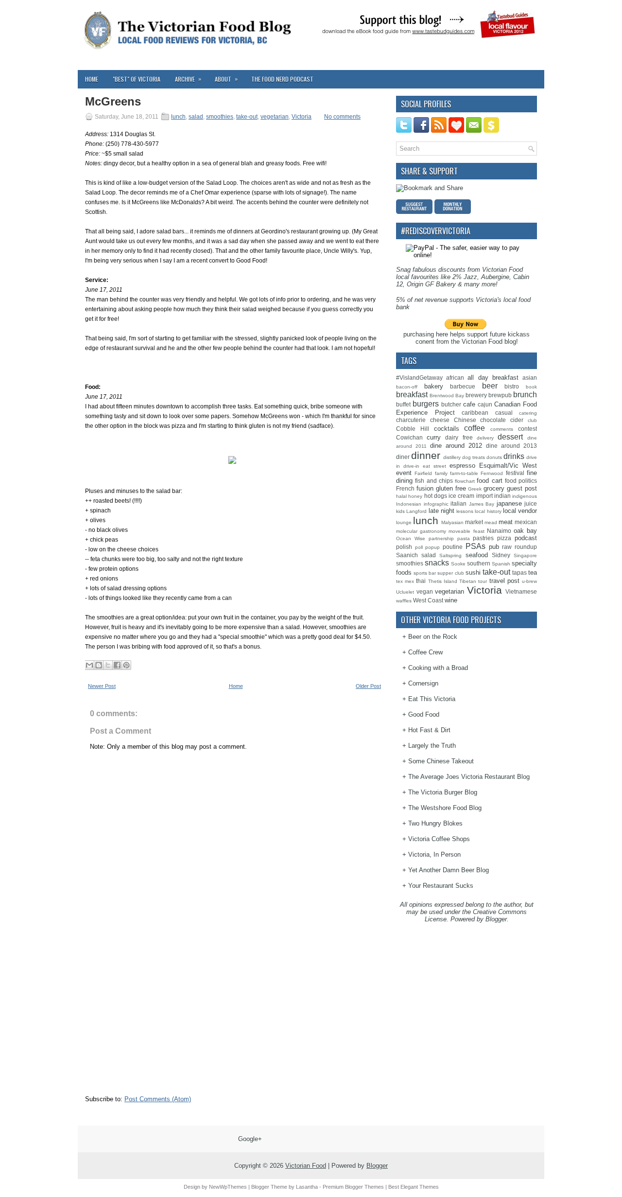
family (441, 473)
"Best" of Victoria (136, 79)
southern (478, 563)
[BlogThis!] (99, 665)
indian (502, 496)
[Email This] (89, 665)
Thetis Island (442, 581)
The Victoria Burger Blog (442, 792)
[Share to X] (108, 665)
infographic (436, 504)
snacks (437, 563)
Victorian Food (305, 1165)
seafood (477, 555)
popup (432, 547)
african (455, 377)
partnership (441, 538)
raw (507, 547)
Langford (416, 511)
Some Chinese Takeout (441, 761)
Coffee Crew (425, 652)
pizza (504, 538)
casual (504, 412)
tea (532, 572)
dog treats (473, 457)
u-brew (529, 581)
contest (527, 428)
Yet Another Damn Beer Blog (448, 870)
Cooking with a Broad (438, 667)
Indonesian (408, 504)
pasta (463, 538)
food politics (521, 480)
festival (515, 473)
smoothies (219, 116)
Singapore (525, 555)
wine (451, 600)
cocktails (446, 428)
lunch (178, 116)
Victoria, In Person (434, 854)
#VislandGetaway (419, 377)
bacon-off (406, 386)
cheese (439, 420)
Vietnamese (521, 591)
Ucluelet (405, 592)
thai (421, 581)
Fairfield (423, 473)
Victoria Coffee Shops (439, 839)
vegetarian (274, 116)
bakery (433, 386)
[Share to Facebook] (117, 665)
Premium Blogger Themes (353, 1187)
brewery (476, 395)
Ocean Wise (410, 538)
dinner (425, 455)
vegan (424, 591)
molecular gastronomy (421, 531)
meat (506, 522)
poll (419, 547)
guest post (522, 488)
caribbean (475, 412)
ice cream (461, 496)
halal (401, 496)
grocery (494, 488)
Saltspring (450, 555)
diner (403, 457)
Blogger (496, 919)
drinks (513, 456)
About (226, 78)
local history (488, 511)
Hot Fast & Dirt (429, 730)
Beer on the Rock (432, 636)
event (404, 472)
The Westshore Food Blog (445, 807)
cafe (469, 404)
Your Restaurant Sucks (440, 885)
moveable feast (466, 531)
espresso (462, 465)
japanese (509, 503)
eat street (434, 466)
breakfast (412, 394)
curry (434, 437)
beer (490, 386)
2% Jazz (464, 277)
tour (482, 581)
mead (490, 522)
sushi (473, 572)
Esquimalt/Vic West (508, 465)
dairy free (458, 437)
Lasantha (307, 1187)
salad (196, 116)
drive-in (411, 466)
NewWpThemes (228, 1187)
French (405, 488)
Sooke (458, 563)
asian (529, 377)
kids (400, 511)
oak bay (525, 530)
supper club (450, 573)
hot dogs (435, 496)
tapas (519, 572)
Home (91, 79)
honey (415, 496)
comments (501, 429)
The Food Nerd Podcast (282, 79)
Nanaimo (499, 531)
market (474, 522)
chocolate (493, 420)
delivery (485, 437)
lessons (464, 511)
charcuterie (411, 420)
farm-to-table (464, 473)
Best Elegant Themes (413, 1187)
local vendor (520, 510)
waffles (404, 600)
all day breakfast (492, 377)
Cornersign (423, 683)
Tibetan (467, 581)
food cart (489, 480)
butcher (451, 404)
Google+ (250, 1139)
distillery (452, 457)
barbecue (462, 386)
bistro (511, 386)
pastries (483, 538)
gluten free (451, 488)
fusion (424, 488)
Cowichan (409, 437)
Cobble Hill (412, 428)
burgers (426, 404)
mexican (526, 522)
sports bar (425, 573)
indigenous (524, 496)
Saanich (407, 555)
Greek (475, 489)
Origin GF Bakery (431, 284)
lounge (404, 522)
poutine (453, 547)
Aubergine (495, 277)
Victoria (301, 116)
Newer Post (102, 686)
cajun (485, 404)
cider (516, 420)
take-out (247, 116)
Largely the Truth (432, 745)
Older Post (368, 686)
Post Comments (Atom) (157, 1099)
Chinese (465, 420)
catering (528, 413)
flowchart (465, 481)
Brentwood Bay (447, 395)
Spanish (501, 563)
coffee (474, 428)
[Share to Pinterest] (126, 665)
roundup (526, 547)
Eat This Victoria (431, 699)
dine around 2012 (456, 445)
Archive (188, 78)
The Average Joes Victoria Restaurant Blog (469, 776)
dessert (510, 437)
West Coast (428, 600)
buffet (403, 404)
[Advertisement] (158, 1029)
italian (458, 503)
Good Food (423, 714)
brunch (525, 394)
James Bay (482, 504)
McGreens (113, 101)
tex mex (405, 581)
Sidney (501, 555)
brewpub (500, 395)
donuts (494, 457)
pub (494, 546)
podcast (526, 538)
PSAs (475, 546)
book (531, 386)
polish (404, 547)
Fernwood (492, 473)
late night (441, 510)
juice (530, 503)
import (484, 496)
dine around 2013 (511, 445)
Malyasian (452, 522)
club (532, 420)
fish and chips (434, 480)
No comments (342, 116)
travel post (504, 580)
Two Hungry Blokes (435, 823)
